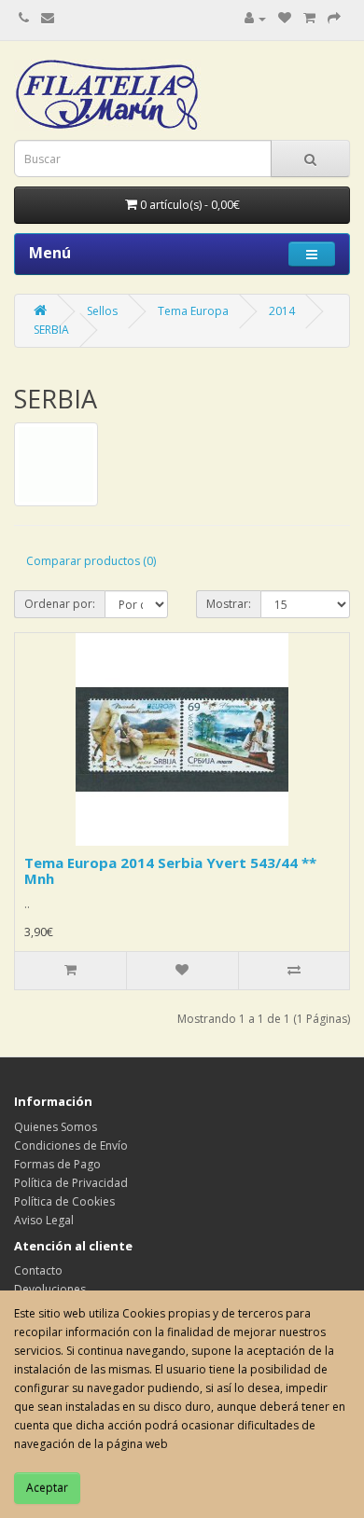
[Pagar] (334, 18)
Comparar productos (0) (91, 561)
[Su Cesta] (309, 18)
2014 (282, 311)
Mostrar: (228, 604)
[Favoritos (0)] (284, 18)
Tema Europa (193, 311)
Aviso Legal (44, 1220)
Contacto (38, 1270)
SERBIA (51, 330)
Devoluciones (50, 1289)
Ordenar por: (59, 604)
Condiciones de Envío (71, 1145)
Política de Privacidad (71, 1183)
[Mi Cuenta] (255, 18)
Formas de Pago (57, 1164)
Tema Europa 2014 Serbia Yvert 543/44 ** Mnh (170, 870)
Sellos (102, 311)
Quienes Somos (55, 1127)
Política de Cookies (64, 1201)
